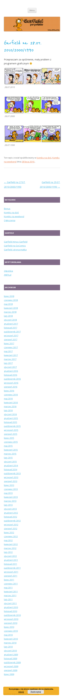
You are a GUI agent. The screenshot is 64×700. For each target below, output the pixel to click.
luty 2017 (8, 363)
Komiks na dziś (44, 157)
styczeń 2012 (10, 556)
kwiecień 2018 (11, 308)
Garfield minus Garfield (15, 241)
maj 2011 (8, 587)
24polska (8, 270)
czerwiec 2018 (11, 300)
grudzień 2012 (11, 512)
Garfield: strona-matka (15, 249)
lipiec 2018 (9, 296)
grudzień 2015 (11, 418)
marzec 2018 (10, 311)
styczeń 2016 (10, 414)
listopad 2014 (10, 469)
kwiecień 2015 (11, 449)
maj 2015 (8, 445)
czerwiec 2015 (11, 441)
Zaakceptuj (36, 691)
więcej (21, 692)
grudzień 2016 (11, 371)
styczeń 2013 (10, 508)
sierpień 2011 (10, 575)
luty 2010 (8, 646)
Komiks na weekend (14, 216)
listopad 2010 (10, 611)
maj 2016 (8, 398)
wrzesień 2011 (11, 571)
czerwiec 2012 (11, 536)
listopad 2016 (10, 374)
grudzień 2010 (11, 607)
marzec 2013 (10, 500)
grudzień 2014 (11, 465)
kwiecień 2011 (11, 591)
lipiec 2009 (9, 674)
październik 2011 (12, 567)
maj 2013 (8, 493)
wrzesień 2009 (11, 666)
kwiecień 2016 (11, 402)
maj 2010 (8, 634)
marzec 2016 (10, 406)
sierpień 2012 (10, 528)
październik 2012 (12, 520)
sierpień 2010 (10, 623)
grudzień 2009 (11, 654)
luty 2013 (8, 504)
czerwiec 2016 (11, 394)
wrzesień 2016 (11, 382)
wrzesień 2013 (11, 477)
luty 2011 (8, 599)
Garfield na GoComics (15, 245)
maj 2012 (8, 540)
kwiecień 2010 (11, 638)
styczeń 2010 (10, 650)
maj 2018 (8, 304)
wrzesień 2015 (11, 430)
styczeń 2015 (10, 461)
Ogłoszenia (9, 220)
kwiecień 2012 (11, 544)
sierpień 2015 (10, 434)
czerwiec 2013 (11, 489)
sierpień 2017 (10, 339)
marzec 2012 (10, 548)
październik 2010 (12, 615)
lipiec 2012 (9, 532)
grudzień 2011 (11, 560)
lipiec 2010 (9, 627)
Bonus (7, 208)
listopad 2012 (10, 516)
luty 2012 (8, 552)
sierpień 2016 (10, 386)
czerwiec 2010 (11, 630)
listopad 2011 (10, 563)
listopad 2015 (10, 422)
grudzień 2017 (11, 323)
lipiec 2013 (9, 485)
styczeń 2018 (10, 319)
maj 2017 (8, 351)
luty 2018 (8, 315)
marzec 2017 (10, 359)
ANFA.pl (7, 274)
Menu (32, 10)
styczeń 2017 (10, 367)
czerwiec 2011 (11, 583)
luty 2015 (8, 457)
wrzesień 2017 (11, 335)
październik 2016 (12, 378)
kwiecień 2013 (11, 497)
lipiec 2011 (9, 579)
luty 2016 (8, 410)
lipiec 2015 (9, 437)
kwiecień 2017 (11, 355)
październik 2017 (12, 331)
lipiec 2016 (9, 390)
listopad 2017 (10, 327)
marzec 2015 (10, 453)
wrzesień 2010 (11, 619)
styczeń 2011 (10, 603)
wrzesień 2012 (11, 524)
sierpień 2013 (10, 481)
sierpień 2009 (10, 670)
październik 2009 (12, 662)
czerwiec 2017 (11, 347)
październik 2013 (12, 473)
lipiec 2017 (9, 343)
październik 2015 (12, 426)
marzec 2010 (10, 642)
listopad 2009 (10, 658)
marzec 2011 (10, 595)
